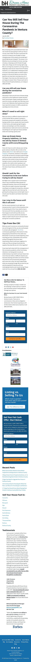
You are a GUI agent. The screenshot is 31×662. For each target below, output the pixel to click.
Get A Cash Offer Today (8, 640)
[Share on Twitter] (6, 275)
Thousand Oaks (6, 520)
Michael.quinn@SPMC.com (14, 607)
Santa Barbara (6, 513)
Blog (2, 9)
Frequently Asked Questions (8, 12)
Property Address (11, 313)
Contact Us (18, 640)
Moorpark (5, 503)
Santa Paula (5, 515)
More (28, 10)
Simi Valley (5, 518)
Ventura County (6, 525)
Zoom (11, 152)
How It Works (25, 640)
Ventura (4, 523)
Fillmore (4, 500)
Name (7, 318)
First (6, 323)
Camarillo (5, 498)
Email (7, 332)
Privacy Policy (24, 642)
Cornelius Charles (9, 38)
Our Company (9, 642)
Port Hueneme (6, 510)
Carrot (15, 660)
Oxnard (4, 508)
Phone (7, 326)
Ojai (3, 505)
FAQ (4, 642)
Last (17, 323)
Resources (17, 642)
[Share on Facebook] (3, 275)
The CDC (19, 230)
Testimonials (8, 9)
